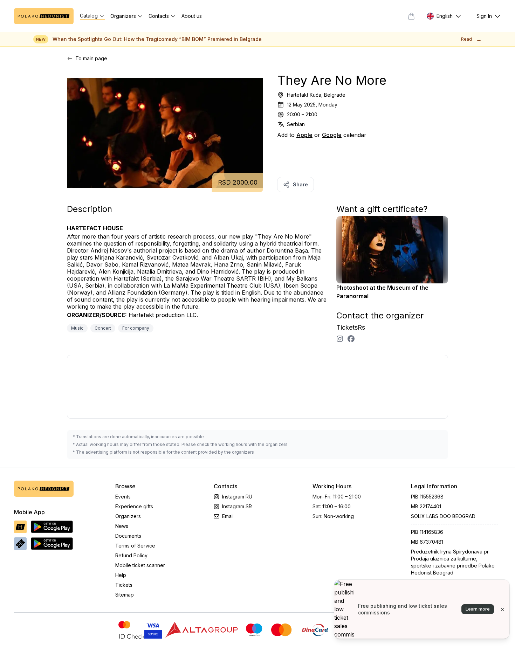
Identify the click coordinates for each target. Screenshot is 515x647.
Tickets (123, 585)
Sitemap (124, 595)
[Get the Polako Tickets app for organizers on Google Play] (52, 543)
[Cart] (411, 16)
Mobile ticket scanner (140, 565)
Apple (304, 134)
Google (332, 134)
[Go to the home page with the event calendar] (44, 16)
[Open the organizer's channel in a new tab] (339, 338)
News (121, 526)
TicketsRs (350, 327)
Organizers (128, 516)
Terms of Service (135, 546)
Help (120, 575)
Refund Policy (131, 555)
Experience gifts (134, 506)
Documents (128, 536)
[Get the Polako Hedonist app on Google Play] (52, 527)
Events (123, 497)
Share (300, 184)
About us (191, 16)
